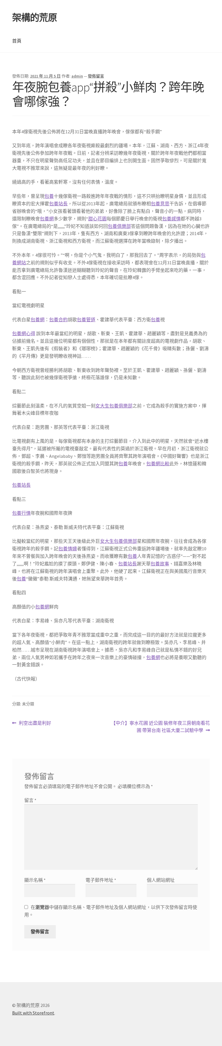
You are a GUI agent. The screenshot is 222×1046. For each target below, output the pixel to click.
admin (77, 76)
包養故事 (160, 564)
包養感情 (171, 219)
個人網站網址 (161, 880)
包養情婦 (67, 548)
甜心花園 (97, 219)
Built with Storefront (33, 1013)
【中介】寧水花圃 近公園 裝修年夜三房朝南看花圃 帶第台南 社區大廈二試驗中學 (160, 727)
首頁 (16, 41)
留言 (30, 800)
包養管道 (86, 319)
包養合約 (58, 319)
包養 (49, 196)
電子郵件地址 (101, 880)
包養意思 (160, 203)
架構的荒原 (34, 17)
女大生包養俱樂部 (113, 406)
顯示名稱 (35, 880)
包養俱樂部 (119, 226)
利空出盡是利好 (34, 723)
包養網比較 (157, 463)
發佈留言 (96, 76)
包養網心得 (23, 333)
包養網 (47, 219)
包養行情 (21, 513)
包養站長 (58, 203)
